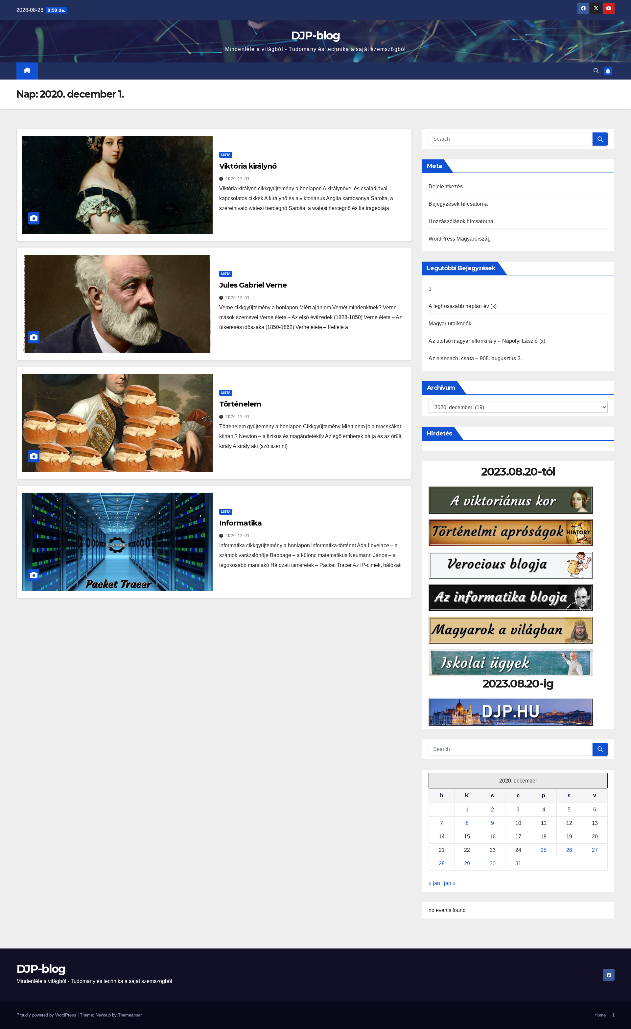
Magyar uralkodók (450, 323)
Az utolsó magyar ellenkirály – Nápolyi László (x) (487, 341)
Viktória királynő (247, 166)
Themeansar (129, 1015)
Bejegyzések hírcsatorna (458, 204)
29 (467, 863)
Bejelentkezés (446, 186)
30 (493, 863)
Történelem (240, 404)
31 (518, 863)
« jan (434, 883)
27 (595, 850)
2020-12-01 (237, 178)
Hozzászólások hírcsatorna (461, 221)
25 (544, 850)
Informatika (240, 523)
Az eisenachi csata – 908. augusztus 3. (475, 358)
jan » (450, 883)
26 (569, 850)
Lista (225, 154)
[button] (596, 71)
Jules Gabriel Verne (253, 285)
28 (442, 863)
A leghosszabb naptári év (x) (463, 306)
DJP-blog (315, 35)
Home (600, 1015)
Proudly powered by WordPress (47, 1015)
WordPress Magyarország (459, 239)
